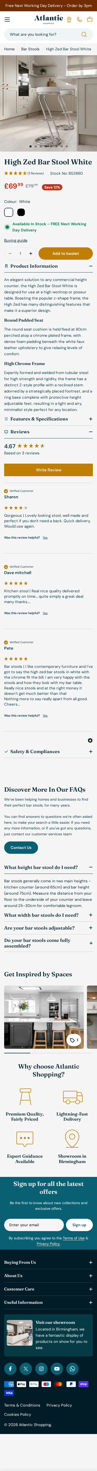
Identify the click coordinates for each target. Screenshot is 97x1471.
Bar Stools (30, 49)
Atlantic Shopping (35, 1424)
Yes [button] (45, 538)
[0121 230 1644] (79, 19)
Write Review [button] (48, 470)
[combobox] (48, 34)
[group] (48, 447)
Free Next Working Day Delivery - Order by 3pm (48, 5)
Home (9, 49)
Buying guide (15, 240)
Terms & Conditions (22, 1405)
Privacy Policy (59, 1405)
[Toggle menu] (7, 19)
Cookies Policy (17, 1414)
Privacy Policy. (48, 1243)
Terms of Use (74, 1238)
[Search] (84, 34)
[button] (30, 146)
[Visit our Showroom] (69, 19)
